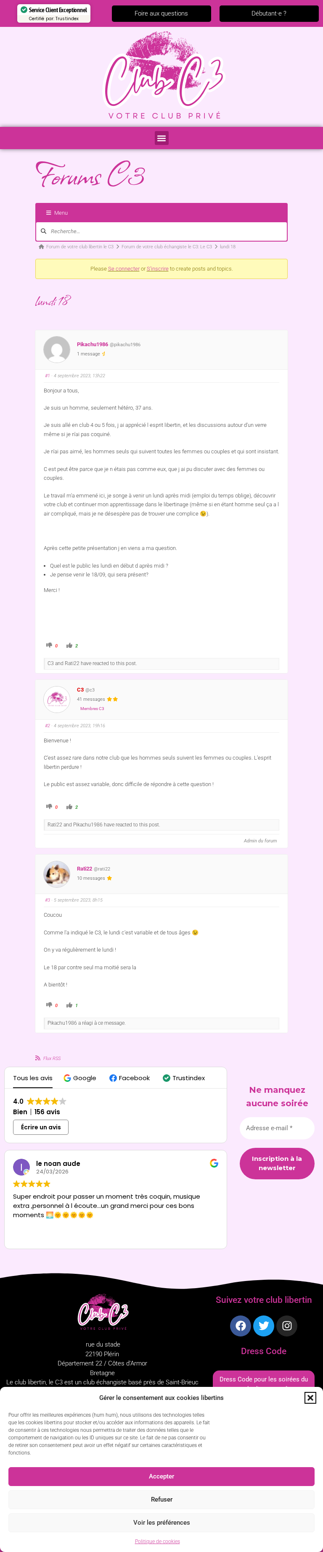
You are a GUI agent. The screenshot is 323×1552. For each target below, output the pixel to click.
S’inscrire (158, 269)
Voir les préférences (161, 1522)
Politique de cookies (157, 1541)
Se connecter (124, 269)
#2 (47, 726)
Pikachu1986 (92, 344)
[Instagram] (286, 1325)
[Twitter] (263, 1325)
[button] (310, 1398)
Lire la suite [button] (37, 1236)
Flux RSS (52, 1058)
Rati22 (84, 868)
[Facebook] (240, 1325)
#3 (47, 900)
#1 (47, 376)
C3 (80, 690)
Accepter (161, 1476)
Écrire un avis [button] (41, 1127)
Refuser (161, 1499)
